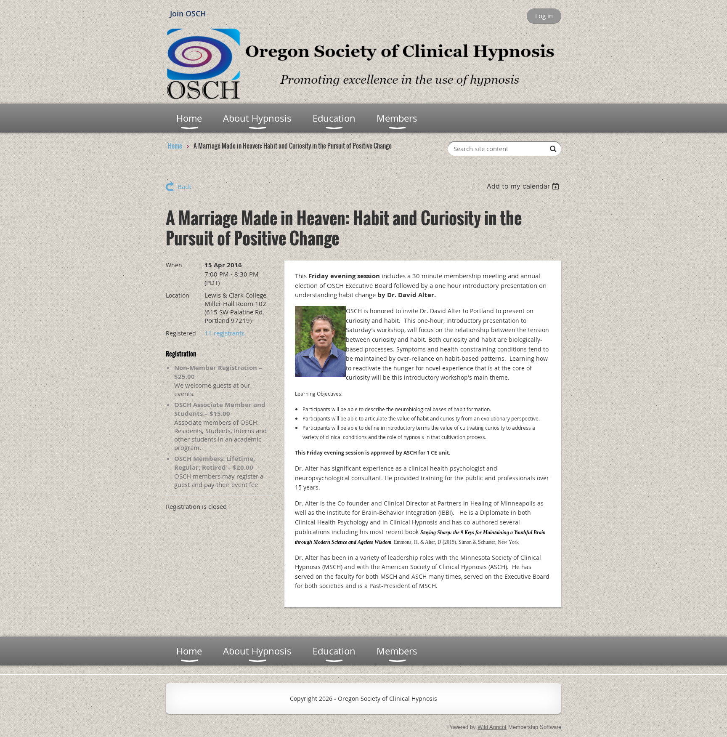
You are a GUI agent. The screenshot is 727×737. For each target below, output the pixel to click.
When (174, 265)
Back (184, 186)
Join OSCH (188, 13)
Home (175, 145)
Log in (544, 15)
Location (177, 295)
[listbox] (524, 186)
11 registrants (224, 333)
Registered (181, 333)
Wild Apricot (492, 727)
